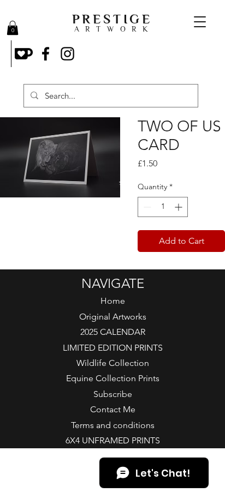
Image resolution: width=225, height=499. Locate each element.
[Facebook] (46, 54)
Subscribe (112, 394)
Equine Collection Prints (112, 378)
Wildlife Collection (112, 363)
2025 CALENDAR (112, 332)
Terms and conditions (113, 425)
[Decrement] (146, 207)
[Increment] (179, 207)
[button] (13, 28)
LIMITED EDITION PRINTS (113, 347)
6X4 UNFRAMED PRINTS (113, 440)
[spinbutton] (163, 207)
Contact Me (112, 409)
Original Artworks (112, 316)
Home (112, 301)
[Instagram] (67, 54)
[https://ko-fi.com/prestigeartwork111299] (24, 54)
